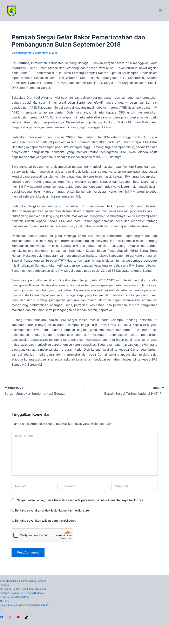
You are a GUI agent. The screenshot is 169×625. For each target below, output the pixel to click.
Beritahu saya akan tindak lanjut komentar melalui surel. (52, 510)
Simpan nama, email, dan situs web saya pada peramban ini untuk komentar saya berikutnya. (80, 500)
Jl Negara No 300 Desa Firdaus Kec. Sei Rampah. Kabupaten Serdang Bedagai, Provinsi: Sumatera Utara (23, 593)
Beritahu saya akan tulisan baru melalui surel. (45, 520)
